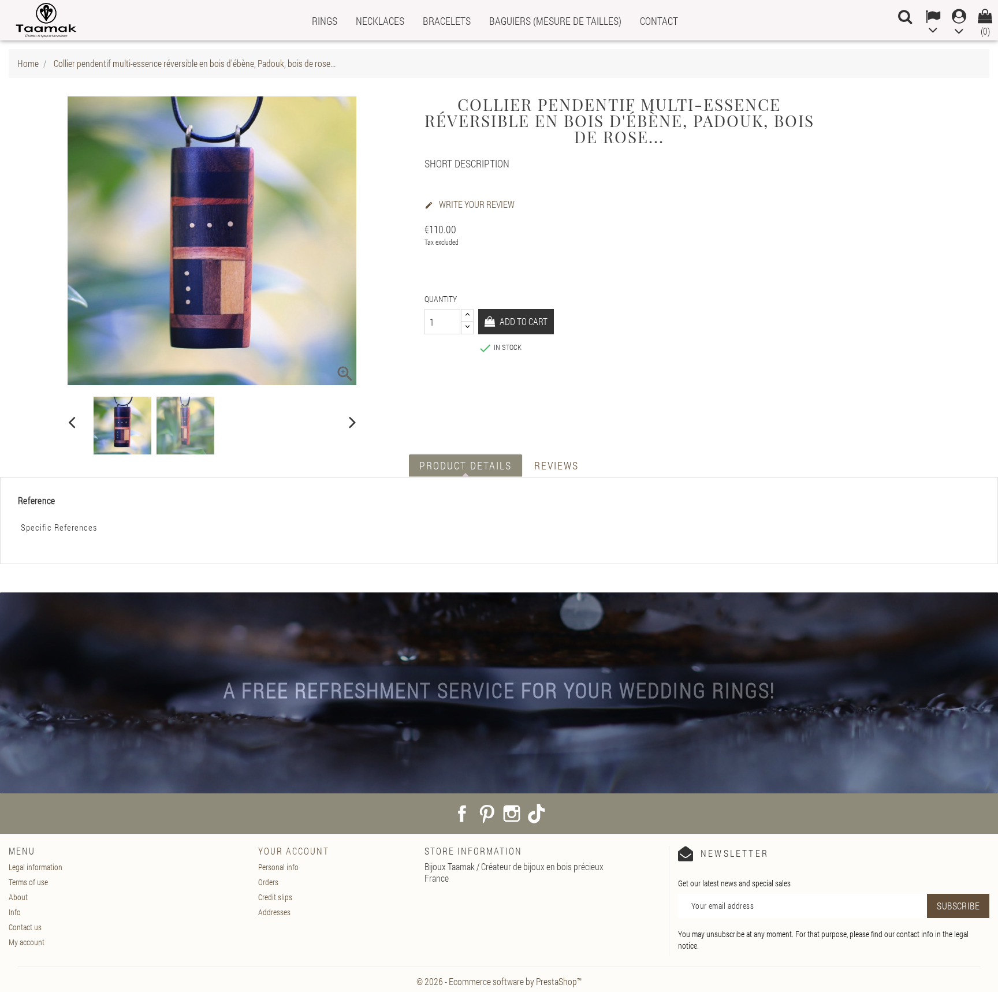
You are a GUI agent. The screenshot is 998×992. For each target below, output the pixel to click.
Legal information (35, 867)
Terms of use (28, 882)
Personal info (278, 867)
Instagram (511, 813)
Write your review (469, 205)
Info (15, 912)
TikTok (536, 813)
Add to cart (523, 321)
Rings (324, 21)
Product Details (465, 465)
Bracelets (447, 21)
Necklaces (380, 21)
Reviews (556, 465)
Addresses (274, 912)
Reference (36, 500)
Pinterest (486, 813)
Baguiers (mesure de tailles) (555, 21)
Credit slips (275, 897)
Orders (268, 882)
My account (26, 942)
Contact (659, 21)
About (18, 897)
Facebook (462, 813)
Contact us (25, 927)
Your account (293, 851)
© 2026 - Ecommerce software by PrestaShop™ (499, 981)
